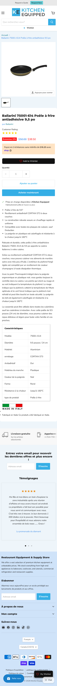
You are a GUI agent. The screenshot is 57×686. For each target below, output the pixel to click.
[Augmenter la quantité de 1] (26, 174)
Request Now (36, 3)
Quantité (5, 168)
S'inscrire (43, 466)
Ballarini (9, 124)
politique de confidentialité (37, 670)
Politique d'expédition (15, 670)
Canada (27, 647)
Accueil (4, 35)
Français (27, 639)
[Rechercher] (52, 22)
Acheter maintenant (28, 192)
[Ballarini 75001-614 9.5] (6, 102)
